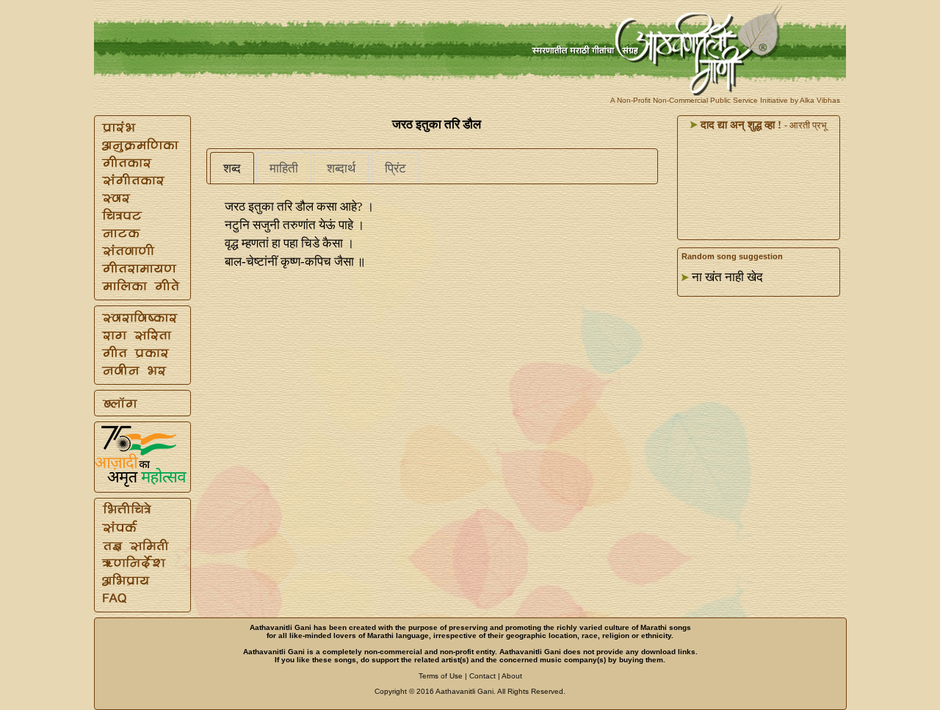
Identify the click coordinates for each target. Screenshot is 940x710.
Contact (482, 676)
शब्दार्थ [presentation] (341, 168)
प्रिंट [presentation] (395, 168)
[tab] (232, 168)
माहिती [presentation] (284, 168)
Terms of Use (441, 676)
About (512, 676)
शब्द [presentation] (232, 168)
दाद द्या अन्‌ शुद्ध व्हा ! (739, 125)
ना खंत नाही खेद (727, 277)
